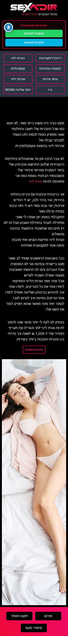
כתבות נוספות (34, 349)
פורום (48, 616)
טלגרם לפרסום (34, 42)
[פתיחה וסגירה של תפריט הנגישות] (8, 27)
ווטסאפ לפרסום (34, 33)
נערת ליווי (35, 181)
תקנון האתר (19, 616)
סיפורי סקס (34, 628)
